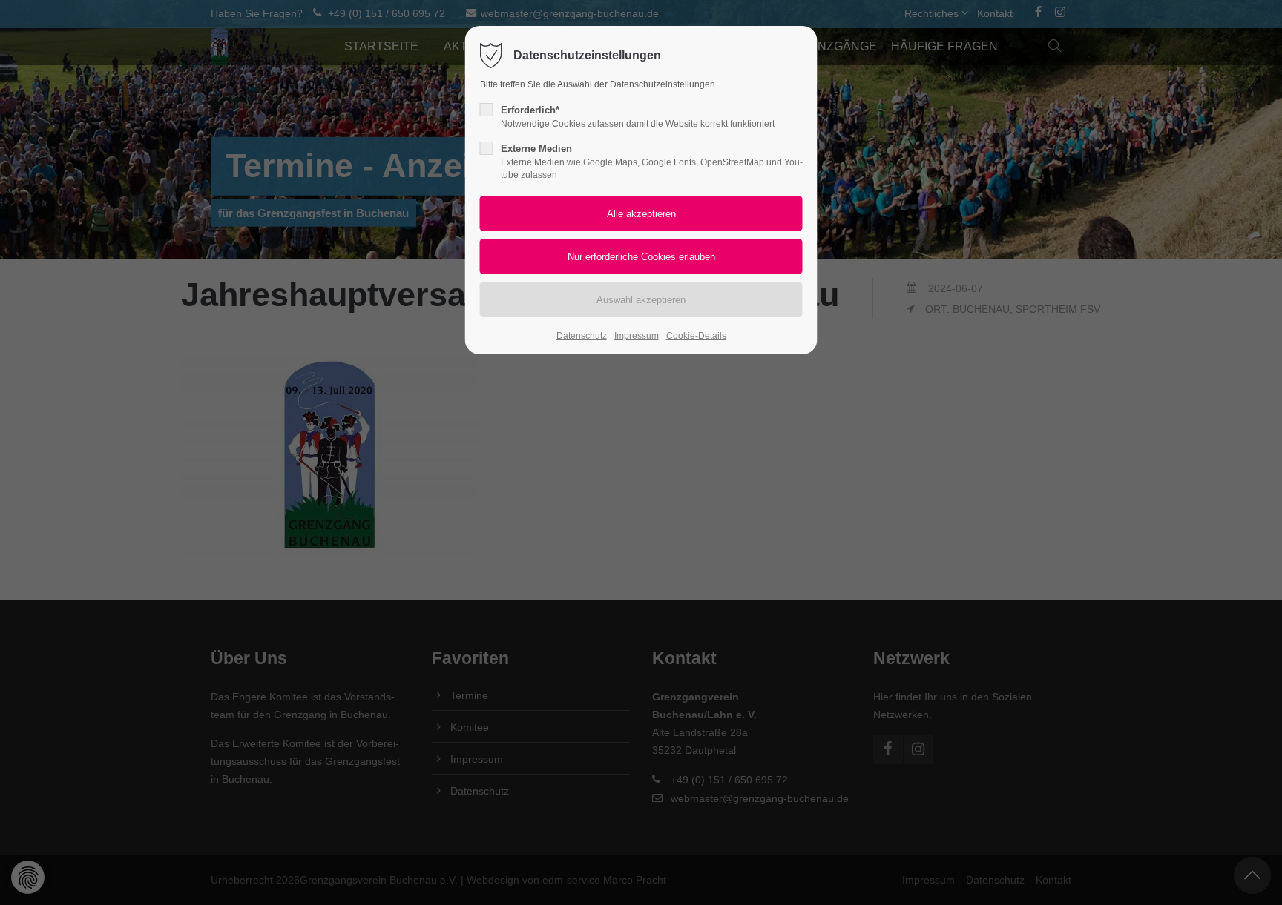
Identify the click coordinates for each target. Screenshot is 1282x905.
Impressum (636, 336)
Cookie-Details (696, 336)
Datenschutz (581, 336)
